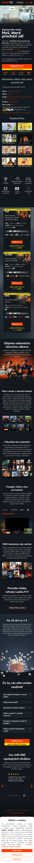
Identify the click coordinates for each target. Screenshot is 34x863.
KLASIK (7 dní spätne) (9, 113)
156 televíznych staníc (10, 51)
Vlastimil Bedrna (20, 97)
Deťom (27, 8)
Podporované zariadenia (11, 816)
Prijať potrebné (17, 855)
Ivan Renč (10, 94)
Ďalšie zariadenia (8, 514)
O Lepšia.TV (9, 810)
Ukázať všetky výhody (17, 608)
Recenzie (26, 810)
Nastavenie (17, 859)
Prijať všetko (17, 851)
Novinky (18, 810)
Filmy (12, 8)
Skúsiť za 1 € (17, 640)
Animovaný (11, 91)
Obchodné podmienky (17, 813)
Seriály (19, 8)
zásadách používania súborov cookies (17, 845)
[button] (2, 786)
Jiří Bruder (10, 97)
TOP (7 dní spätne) (24, 113)
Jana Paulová (11, 99)
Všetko (5, 8)
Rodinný (18, 91)
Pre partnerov (26, 816)
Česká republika (13, 102)
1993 (13, 105)
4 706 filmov (17, 49)
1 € (22, 55)
